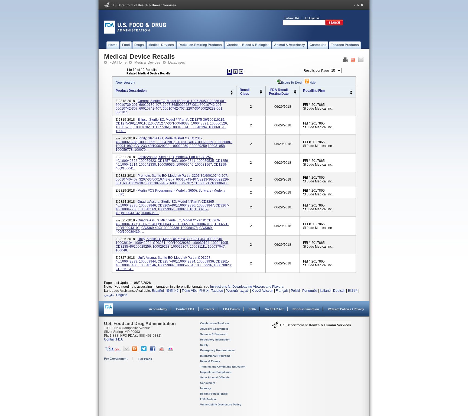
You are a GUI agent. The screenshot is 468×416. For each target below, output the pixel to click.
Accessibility (158, 309)
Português (309, 291)
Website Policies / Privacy (346, 309)
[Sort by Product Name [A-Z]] (231, 91)
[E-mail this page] (360, 61)
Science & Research (213, 334)
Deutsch (339, 291)
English (121, 295)
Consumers (207, 382)
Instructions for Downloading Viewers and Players (246, 287)
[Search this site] (334, 24)
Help (313, 82)
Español (158, 291)
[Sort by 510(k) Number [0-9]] (261, 91)
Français (282, 291)
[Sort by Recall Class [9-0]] (261, 93)
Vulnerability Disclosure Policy (220, 404)
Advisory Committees (214, 328)
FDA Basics (231, 309)
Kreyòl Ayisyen (262, 291)
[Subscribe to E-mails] (126, 350)
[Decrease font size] (354, 5)
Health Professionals (214, 393)
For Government (116, 358)
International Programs (215, 355)
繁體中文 (172, 291)
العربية (244, 291)
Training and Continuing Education (222, 366)
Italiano (325, 291)
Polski (295, 291)
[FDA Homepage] (108, 311)
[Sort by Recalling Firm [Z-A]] (351, 94)
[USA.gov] (113, 350)
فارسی (109, 295)
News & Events (210, 361)
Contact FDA (185, 309)
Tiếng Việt (189, 291)
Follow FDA (292, 18)
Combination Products (214, 323)
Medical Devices (147, 62)
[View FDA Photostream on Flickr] (171, 350)
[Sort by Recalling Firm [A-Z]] (351, 91)
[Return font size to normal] (358, 5)
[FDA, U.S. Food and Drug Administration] (135, 32)
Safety (204, 344)
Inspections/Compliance (216, 372)
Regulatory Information (215, 339)
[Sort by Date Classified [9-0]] (295, 93)
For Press (145, 359)
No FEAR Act (274, 309)
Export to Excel (291, 82)
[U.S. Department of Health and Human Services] (140, 7)
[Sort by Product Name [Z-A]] (231, 94)
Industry (205, 388)
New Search (125, 82)
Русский (232, 291)
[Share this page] (353, 61)
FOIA (252, 309)
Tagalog (217, 291)
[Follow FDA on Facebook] (153, 350)
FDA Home (117, 62)
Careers (208, 309)
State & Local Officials (215, 377)
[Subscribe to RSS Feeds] (135, 350)
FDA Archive (208, 399)
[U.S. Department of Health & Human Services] (311, 327)
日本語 (353, 291)
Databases (176, 62)
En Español (312, 18)
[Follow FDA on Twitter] (144, 350)
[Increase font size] (361, 5)
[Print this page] (345, 61)
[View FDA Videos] (162, 350)
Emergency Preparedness (217, 350)
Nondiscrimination (305, 309)
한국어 (204, 291)
